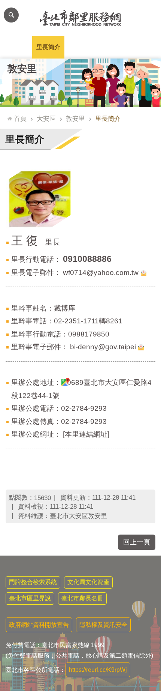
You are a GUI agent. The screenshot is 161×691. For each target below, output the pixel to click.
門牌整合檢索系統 (33, 582)
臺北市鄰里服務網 (80, 18)
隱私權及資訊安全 (103, 625)
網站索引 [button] (11, 15)
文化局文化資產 (88, 582)
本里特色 (113, 47)
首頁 (20, 118)
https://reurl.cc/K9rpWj (98, 670)
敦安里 (75, 118)
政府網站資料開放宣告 (39, 625)
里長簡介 (48, 47)
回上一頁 (136, 542)
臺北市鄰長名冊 (82, 598)
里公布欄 (16, 47)
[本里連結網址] (86, 434)
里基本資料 (80, 47)
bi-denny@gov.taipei (103, 347)
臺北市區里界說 (30, 598)
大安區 (46, 118)
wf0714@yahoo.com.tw (101, 272)
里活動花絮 (145, 47)
